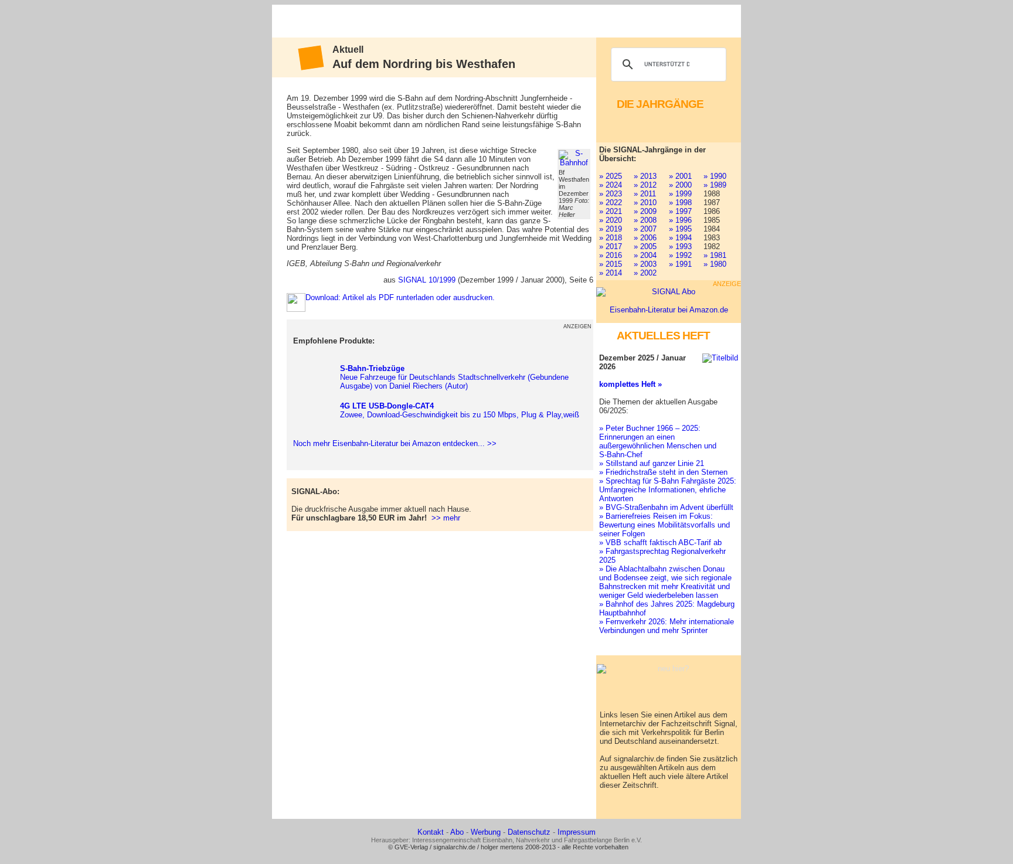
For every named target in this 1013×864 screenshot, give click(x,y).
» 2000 (680, 185)
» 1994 (680, 237)
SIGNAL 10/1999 (426, 279)
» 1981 (714, 255)
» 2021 (610, 211)
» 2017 (610, 246)
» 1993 (680, 246)
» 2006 (645, 237)
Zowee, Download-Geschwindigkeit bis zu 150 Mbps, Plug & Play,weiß (459, 410)
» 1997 (680, 211)
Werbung (486, 832)
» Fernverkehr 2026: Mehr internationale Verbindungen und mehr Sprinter (666, 626)
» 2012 (645, 185)
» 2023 (610, 193)
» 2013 (645, 176)
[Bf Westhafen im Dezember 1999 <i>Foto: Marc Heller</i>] (574, 158)
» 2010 (645, 202)
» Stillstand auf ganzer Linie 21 (651, 463)
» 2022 (610, 202)
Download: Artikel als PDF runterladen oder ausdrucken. (400, 297)
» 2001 (680, 176)
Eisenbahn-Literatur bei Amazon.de (669, 309)
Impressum (577, 832)
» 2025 (610, 176)
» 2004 (645, 255)
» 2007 (645, 228)
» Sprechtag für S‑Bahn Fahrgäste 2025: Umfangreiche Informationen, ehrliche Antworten (667, 490)
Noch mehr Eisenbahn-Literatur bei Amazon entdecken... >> (392, 443)
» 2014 (610, 272)
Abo (457, 832)
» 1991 (680, 264)
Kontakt (430, 832)
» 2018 (610, 237)
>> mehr (445, 517)
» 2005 (645, 246)
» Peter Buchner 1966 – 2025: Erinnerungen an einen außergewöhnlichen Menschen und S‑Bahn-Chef (657, 441)
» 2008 (645, 220)
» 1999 (680, 193)
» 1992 (680, 255)
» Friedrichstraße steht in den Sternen (663, 472)
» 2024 (610, 185)
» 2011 (645, 193)
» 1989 (714, 185)
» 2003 (645, 264)
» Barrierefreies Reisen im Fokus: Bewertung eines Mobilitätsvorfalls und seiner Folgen (664, 525)
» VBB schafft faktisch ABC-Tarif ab (660, 542)
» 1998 (680, 202)
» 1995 (680, 228)
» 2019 (610, 228)
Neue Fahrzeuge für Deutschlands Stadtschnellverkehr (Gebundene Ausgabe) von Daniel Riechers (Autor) (454, 377)
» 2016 (610, 255)
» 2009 (645, 211)
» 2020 (610, 220)
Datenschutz (529, 832)
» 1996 (680, 220)
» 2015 (610, 264)
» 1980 (714, 264)
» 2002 (645, 272)
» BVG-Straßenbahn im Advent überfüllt (666, 507)
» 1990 (714, 176)
